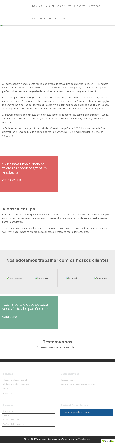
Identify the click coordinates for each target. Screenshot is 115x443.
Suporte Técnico (68, 380)
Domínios (38, 6)
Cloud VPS (80, 6)
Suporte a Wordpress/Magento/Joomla (78, 384)
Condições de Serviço (13, 420)
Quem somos (9, 411)
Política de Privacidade (13, 424)
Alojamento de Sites (58, 6)
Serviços (94, 6)
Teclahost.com (85, 439)
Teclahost (60, 18)
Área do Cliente (42, 18)
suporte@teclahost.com (77, 412)
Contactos (8, 415)
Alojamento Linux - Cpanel (15, 380)
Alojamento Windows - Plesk (16, 384)
